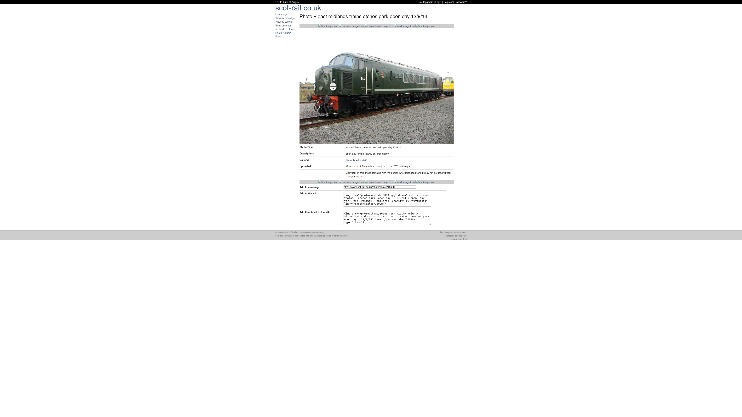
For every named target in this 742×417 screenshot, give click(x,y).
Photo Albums (283, 33)
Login (438, 2)
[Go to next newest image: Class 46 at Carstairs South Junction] (351, 26)
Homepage (281, 14)
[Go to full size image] (379, 26)
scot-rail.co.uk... (301, 7)
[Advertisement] (287, 96)
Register (448, 2)
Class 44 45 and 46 (356, 160)
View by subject (284, 21)
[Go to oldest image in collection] (425, 26)
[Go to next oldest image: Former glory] (404, 26)
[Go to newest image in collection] (328, 26)
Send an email (283, 25)
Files (278, 36)
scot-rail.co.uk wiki (285, 29)
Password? (461, 2)
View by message (285, 18)
